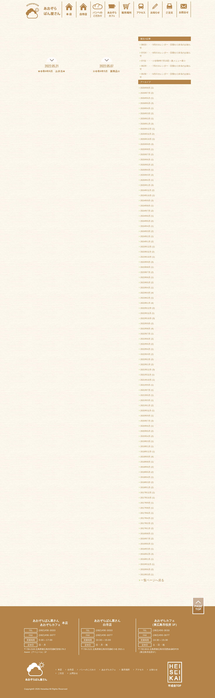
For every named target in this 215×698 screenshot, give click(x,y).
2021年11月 (145, 375)
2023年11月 (145, 252)
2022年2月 (145, 359)
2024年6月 (145, 216)
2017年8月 (145, 508)
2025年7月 (145, 154)
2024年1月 (145, 241)
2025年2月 (145, 180)
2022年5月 (145, 344)
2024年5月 (145, 221)
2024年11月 (145, 190)
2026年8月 (145, 88)
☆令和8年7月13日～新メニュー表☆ (169, 61)
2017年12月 (146, 492)
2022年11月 (145, 313)
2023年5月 (145, 282)
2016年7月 (145, 538)
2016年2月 (145, 554)
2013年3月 (145, 574)
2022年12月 (146, 308)
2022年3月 (145, 354)
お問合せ (74, 673)
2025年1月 (145, 185)
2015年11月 (145, 564)
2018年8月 (145, 462)
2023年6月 (145, 277)
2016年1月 (145, 559)
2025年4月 (145, 170)
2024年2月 (145, 236)
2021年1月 (145, 405)
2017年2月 (145, 523)
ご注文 (61, 673)
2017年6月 (145, 513)
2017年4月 (145, 518)
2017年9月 (145, 503)
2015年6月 (145, 569)
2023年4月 (145, 287)
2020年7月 (145, 421)
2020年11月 (145, 410)
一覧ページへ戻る (152, 580)
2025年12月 (146, 129)
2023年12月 (146, 246)
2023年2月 (145, 298)
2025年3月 (145, 175)
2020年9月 (145, 415)
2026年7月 (145, 93)
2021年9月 (145, 385)
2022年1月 (145, 364)
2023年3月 (145, 293)
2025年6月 (145, 159)
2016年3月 (145, 549)
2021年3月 (145, 400)
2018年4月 (145, 477)
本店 (60, 669)
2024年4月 (145, 226)
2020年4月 (145, 436)
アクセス (139, 669)
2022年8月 (145, 328)
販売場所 (126, 669)
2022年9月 (145, 323)
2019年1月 (145, 446)
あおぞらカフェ (109, 669)
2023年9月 (145, 262)
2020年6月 (145, 426)
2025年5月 (145, 164)
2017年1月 (145, 528)
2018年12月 (146, 451)
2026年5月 (145, 103)
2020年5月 (145, 431)
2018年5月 (145, 472)
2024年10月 (146, 195)
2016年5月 (145, 544)
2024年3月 (145, 231)
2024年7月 (145, 211)
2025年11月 (145, 134)
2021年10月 (146, 380)
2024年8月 (145, 205)
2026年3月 (145, 113)
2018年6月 (145, 467)
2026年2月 (145, 118)
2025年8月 (145, 149)
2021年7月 (145, 390)
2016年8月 (145, 533)
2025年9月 (145, 144)
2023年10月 (146, 257)
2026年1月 (145, 124)
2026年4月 (145, 108)
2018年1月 (145, 487)
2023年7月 (145, 272)
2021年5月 (145, 395)
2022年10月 (146, 318)
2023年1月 (145, 303)
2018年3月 (145, 482)
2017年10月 (146, 497)
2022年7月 (145, 334)
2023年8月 (145, 267)
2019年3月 (145, 441)
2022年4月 (145, 349)
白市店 (71, 669)
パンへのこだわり (87, 669)
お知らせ (153, 669)
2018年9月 (145, 456)
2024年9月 (145, 200)
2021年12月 (146, 369)
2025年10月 (146, 139)
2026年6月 (145, 98)
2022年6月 (145, 339)
